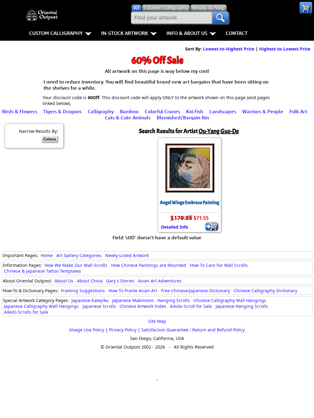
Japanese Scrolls (99, 306)
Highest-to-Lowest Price (284, 49)
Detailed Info (174, 227)
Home (47, 255)
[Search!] (220, 18)
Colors (49, 139)
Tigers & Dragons (62, 111)
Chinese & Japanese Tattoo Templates (42, 271)
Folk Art (298, 111)
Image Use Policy (86, 330)
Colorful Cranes (162, 111)
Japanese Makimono (133, 300)
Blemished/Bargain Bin (183, 117)
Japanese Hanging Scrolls (242, 306)
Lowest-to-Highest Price (228, 49)
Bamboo (129, 111)
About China (89, 281)
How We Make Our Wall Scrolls (75, 265)
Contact (236, 33)
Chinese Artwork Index (143, 306)
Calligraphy (101, 111)
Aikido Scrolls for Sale (26, 312)
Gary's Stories (120, 281)
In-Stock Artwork (124, 33)
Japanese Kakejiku (90, 300)
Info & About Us (187, 33)
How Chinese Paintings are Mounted (148, 265)
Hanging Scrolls (173, 300)
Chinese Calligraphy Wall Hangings (229, 300)
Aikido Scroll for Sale (191, 306)
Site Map (157, 321)
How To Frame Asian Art (133, 290)
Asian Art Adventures (160, 281)
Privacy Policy (122, 330)
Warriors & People (262, 111)
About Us (64, 281)
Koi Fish (194, 111)
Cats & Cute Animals (128, 117)
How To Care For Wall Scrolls (219, 265)
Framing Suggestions (83, 290)
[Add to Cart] (211, 226)
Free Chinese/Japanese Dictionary (195, 290)
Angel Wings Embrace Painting (189, 203)
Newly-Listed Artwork (127, 255)
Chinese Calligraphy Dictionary (265, 290)
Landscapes (222, 111)
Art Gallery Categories (78, 255)
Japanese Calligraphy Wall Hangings (41, 306)
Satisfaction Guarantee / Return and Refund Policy (193, 330)
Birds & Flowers (19, 111)
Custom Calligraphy (56, 33)
